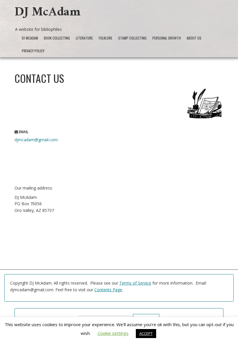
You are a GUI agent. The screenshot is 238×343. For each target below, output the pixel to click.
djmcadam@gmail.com (36, 139)
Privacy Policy (33, 50)
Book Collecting (57, 37)
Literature (84, 37)
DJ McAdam (47, 14)
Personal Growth (166, 37)
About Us (194, 37)
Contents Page (108, 289)
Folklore (105, 37)
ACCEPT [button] (146, 333)
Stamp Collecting (132, 37)
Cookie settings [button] (113, 333)
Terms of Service (135, 283)
